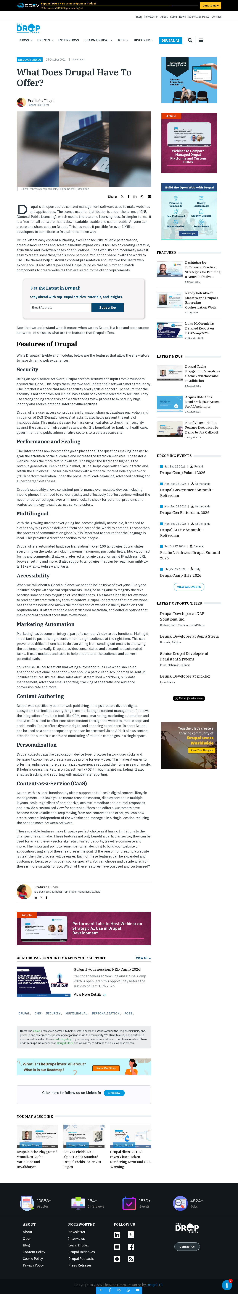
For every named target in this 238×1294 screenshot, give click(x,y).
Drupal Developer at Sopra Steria (189, 636)
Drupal (24, 1013)
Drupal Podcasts (81, 1258)
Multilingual (76, 1013)
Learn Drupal (96, 40)
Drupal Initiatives (81, 1252)
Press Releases (80, 1265)
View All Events (189, 587)
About (164, 16)
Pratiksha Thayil (41, 100)
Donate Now (210, 5)
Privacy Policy (33, 1265)
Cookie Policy (33, 1258)
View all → (143, 958)
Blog (139, 16)
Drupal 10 (155, 1285)
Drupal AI (170, 40)
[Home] (28, 28)
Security (53, 1013)
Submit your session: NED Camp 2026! (107, 969)
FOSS (128, 1013)
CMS (38, 1013)
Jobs (122, 40)
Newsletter (151, 16)
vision (37, 1031)
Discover (142, 40)
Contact (216, 16)
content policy (62, 1039)
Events (43, 40)
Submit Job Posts (198, 16)
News (24, 40)
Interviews (68, 40)
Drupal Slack (65, 1043)
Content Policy (34, 1252)
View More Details (88, 994)
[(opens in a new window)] (28, 5)
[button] (116, 197)
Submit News (178, 16)
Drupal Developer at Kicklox (185, 676)
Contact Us (187, 1246)
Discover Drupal (29, 59)
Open (27, 1238)
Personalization (106, 1013)
